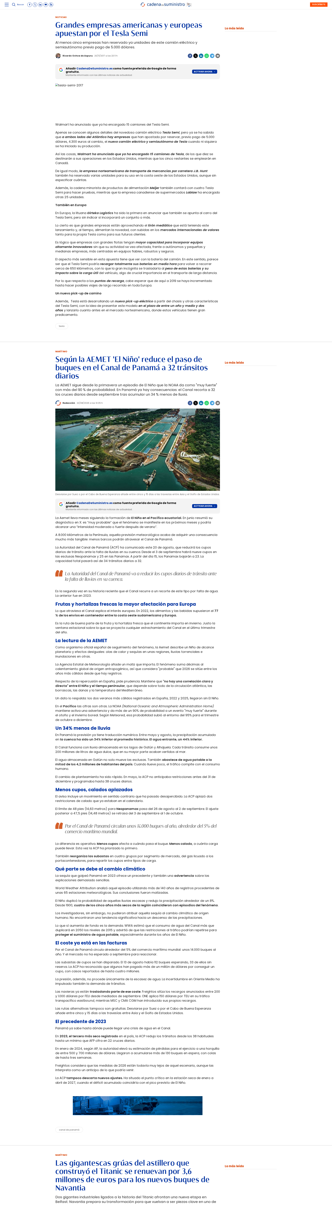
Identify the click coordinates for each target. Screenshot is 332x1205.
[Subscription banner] (137, 1118)
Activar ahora (203, 71)
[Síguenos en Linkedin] (40, 5)
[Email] (217, 56)
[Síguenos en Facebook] (29, 5)
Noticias (61, 17)
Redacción (69, 402)
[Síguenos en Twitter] (35, 5)
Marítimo (61, 351)
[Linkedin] (201, 56)
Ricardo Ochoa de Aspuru (78, 55)
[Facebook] (190, 56)
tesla (61, 326)
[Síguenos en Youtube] (46, 5)
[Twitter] (195, 56)
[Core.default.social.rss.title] (51, 5)
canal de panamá (69, 1129)
